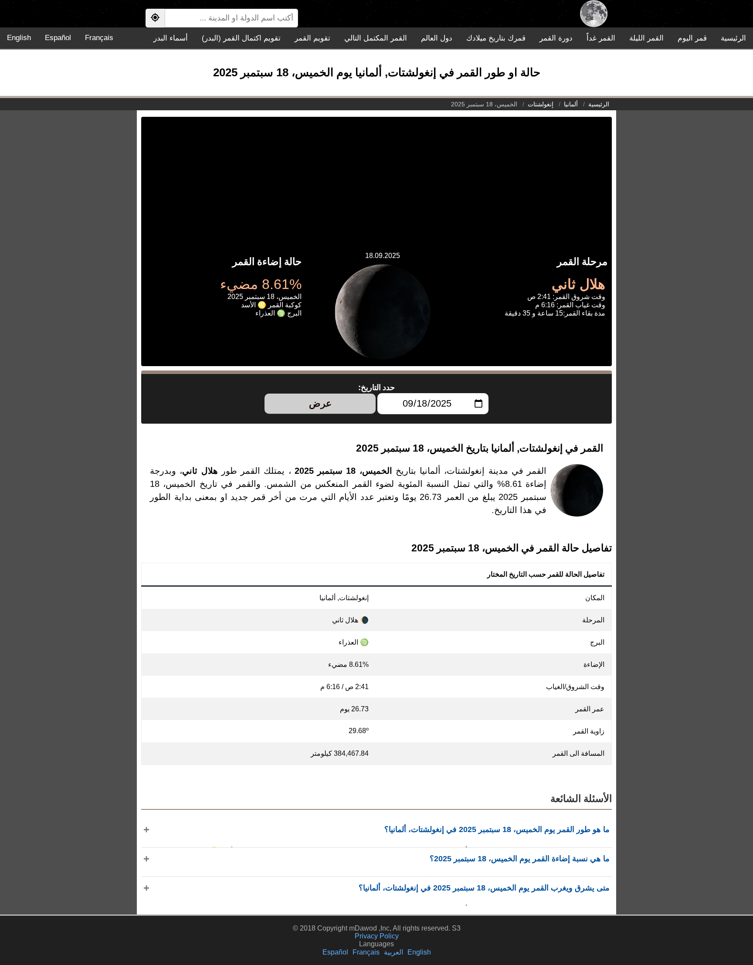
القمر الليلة (646, 38)
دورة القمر (556, 38)
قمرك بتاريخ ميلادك (496, 38)
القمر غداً (601, 38)
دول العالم (436, 38)
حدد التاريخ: (376, 387)
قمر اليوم (692, 38)
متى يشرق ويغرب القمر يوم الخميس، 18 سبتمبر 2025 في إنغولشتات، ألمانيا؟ (484, 887)
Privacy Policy (377, 936)
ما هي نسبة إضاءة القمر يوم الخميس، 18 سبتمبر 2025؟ (520, 858)
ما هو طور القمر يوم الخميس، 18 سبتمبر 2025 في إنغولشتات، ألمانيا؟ (497, 829)
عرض (320, 403)
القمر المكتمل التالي (375, 38)
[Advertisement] (376, 178)
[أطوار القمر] (593, 13)
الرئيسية (733, 38)
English (19, 38)
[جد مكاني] (155, 18)
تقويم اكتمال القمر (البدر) (241, 38)
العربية (393, 952)
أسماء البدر (170, 38)
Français (99, 38)
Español (58, 38)
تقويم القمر (312, 38)
